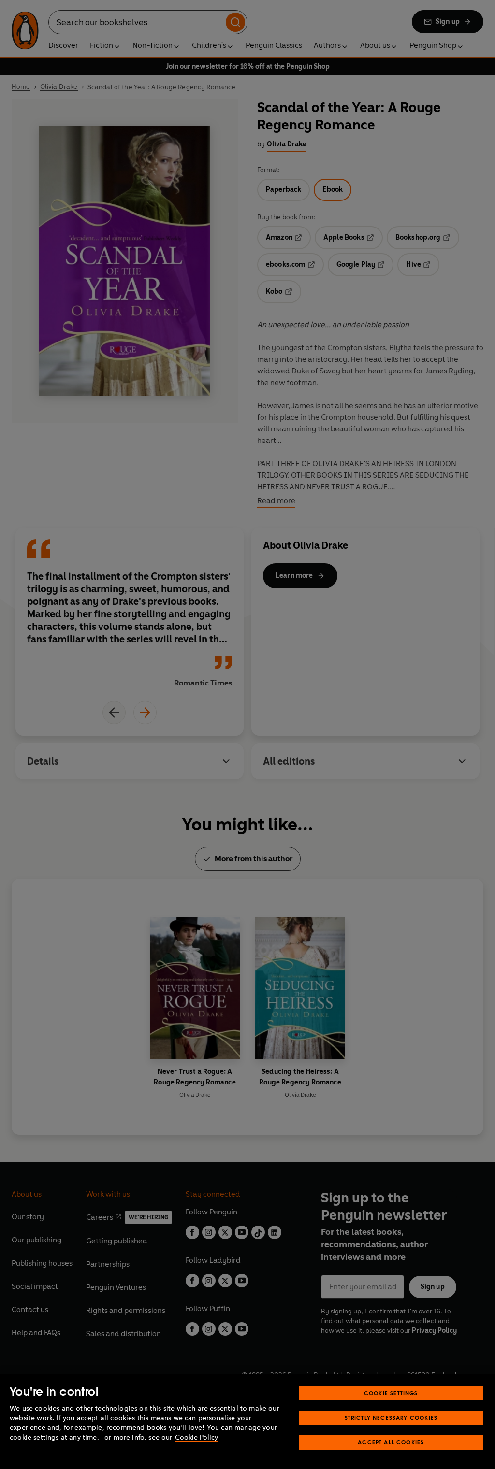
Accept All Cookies (391, 1442)
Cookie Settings (391, 1393)
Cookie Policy (196, 1437)
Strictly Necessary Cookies (391, 1417)
